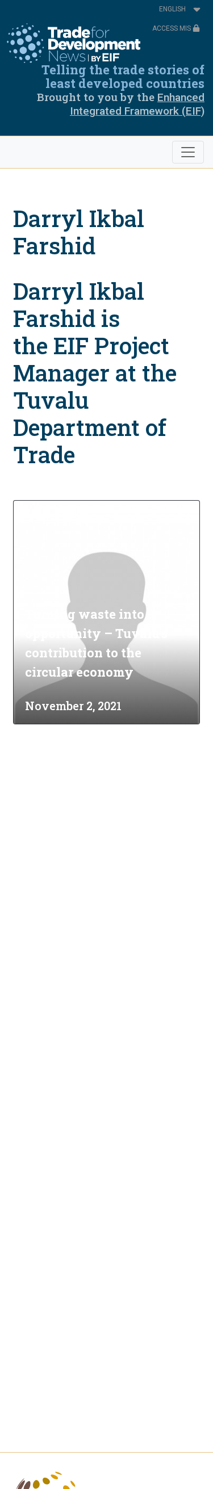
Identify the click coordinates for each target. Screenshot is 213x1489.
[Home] (73, 43)
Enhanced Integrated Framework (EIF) (137, 104)
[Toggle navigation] (188, 152)
